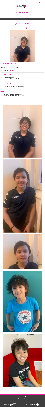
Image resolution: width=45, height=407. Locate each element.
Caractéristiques (8, 70)
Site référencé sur (7, 404)
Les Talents (22, 17)
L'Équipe (17, 17)
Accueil (13, 17)
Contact (20, 28)
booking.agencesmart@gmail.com (22, 398)
